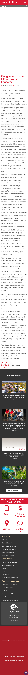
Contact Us (20, 529)
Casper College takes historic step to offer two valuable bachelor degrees (14, 397)
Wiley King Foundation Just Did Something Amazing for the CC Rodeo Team (14, 454)
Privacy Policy (8, 657)
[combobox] (13, 6)
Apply (6, 514)
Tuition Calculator (20, 515)
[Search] (27, 6)
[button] (25, 2)
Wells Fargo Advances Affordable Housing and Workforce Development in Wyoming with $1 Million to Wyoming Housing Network (14, 426)
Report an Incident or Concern (14, 660)
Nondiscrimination (18, 657)
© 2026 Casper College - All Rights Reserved (14, 640)
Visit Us (6, 528)
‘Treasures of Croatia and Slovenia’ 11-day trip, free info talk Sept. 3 (14, 482)
